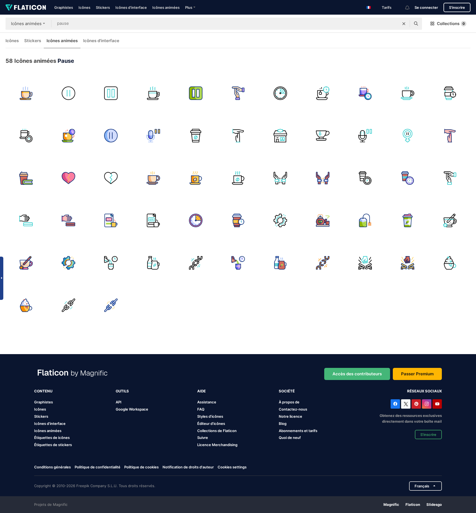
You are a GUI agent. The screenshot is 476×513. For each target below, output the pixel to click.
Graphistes (63, 7)
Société (287, 391)
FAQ (200, 409)
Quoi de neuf (290, 437)
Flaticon (412, 504)
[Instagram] (426, 404)
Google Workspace (132, 409)
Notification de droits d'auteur (188, 467)
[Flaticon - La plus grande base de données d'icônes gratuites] (26, 7)
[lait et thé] (153, 263)
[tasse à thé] (407, 220)
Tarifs (386, 7)
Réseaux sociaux (424, 391)
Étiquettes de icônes (52, 437)
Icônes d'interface (131, 7)
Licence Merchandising (217, 445)
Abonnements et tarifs (298, 430)
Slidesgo (434, 504)
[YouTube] (437, 404)
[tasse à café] (407, 93)
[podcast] (365, 135)
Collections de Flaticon (217, 430)
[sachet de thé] (365, 220)
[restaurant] (280, 135)
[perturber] (280, 220)
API (118, 402)
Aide (201, 391)
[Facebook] (395, 404)
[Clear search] (404, 24)
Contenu (43, 391)
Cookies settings (232, 467)
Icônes (84, 7)
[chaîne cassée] (68, 305)
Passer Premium (417, 373)
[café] (450, 93)
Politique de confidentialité (97, 467)
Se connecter (426, 7)
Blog (282, 423)
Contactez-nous (293, 409)
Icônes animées (166, 7)
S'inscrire (457, 7)
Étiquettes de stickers (53, 445)
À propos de (289, 402)
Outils (122, 391)
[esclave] (280, 178)
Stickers (103, 7)
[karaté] (26, 220)
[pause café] (26, 93)
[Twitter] (405, 404)
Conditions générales (52, 467)
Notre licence (290, 416)
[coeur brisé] (68, 178)
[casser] (280, 93)
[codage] (111, 220)
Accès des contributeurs (357, 373)
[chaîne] (195, 263)
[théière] (322, 220)
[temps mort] (238, 93)
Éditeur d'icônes (211, 423)
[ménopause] (407, 135)
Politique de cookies (141, 467)
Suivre (202, 437)
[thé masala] (450, 220)
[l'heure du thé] (111, 263)
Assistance (206, 402)
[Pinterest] (416, 404)
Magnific (391, 504)
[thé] (322, 135)
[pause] (68, 93)
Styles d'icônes (210, 416)
